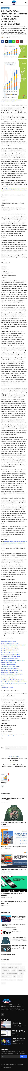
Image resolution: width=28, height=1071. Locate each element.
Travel (22, 967)
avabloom (14, 1043)
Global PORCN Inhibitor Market (8, 676)
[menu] (2, 2)
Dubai (21, 973)
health (9, 964)
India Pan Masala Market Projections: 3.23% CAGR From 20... (13, 870)
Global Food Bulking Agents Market (9, 658)
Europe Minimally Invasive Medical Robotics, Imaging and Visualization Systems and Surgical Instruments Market (14, 683)
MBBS (3, 973)
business (20, 976)
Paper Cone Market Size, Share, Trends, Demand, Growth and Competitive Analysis (14, 765)
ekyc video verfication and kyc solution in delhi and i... (13, 894)
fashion (3, 964)
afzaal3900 (14, 919)
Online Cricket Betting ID (7, 967)
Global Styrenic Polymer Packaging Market (11, 670)
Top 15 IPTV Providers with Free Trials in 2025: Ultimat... (19, 917)
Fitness (16, 967)
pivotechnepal (14, 1035)
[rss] (2, 1014)
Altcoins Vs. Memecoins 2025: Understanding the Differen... (18, 1040)
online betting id (5, 970)
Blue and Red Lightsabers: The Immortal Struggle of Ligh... (19, 946)
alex (12, 931)
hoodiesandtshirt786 (16, 940)
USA (3, 976)
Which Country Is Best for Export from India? (14, 846)
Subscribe (23, 1057)
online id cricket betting (12, 973)
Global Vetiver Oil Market (7, 687)
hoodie (3, 983)
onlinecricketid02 (5, 927)
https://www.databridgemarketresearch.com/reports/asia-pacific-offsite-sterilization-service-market (14, 189)
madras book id (5, 980)
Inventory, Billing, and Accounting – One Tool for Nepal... (19, 1032)
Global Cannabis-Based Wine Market (10, 652)
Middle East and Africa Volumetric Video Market (12, 680)
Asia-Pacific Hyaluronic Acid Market (9, 668)
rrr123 (2, 826)
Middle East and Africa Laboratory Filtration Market (13, 645)
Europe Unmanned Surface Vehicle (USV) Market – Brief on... (12, 799)
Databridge (4, 782)
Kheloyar (13, 980)
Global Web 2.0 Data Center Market (9, 672)
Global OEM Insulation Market (8, 641)
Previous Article (15, 756)
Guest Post (14, 929)
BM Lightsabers (15, 948)
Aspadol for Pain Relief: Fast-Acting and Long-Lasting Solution (14, 759)
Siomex (2, 848)
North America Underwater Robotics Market (11, 674)
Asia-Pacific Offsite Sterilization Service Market (14, 747)
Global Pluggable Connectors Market (10, 649)
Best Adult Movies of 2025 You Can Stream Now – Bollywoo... (14, 924)
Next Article (13, 763)
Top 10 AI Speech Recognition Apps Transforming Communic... (19, 1023)
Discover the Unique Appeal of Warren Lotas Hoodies (13, 823)
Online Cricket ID (17, 964)
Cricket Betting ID (21, 970)
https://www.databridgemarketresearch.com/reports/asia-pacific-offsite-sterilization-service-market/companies (14, 543)
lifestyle (13, 970)
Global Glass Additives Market (8, 678)
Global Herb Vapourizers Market (9, 650)
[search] (26, 2)
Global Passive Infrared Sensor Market (10, 666)
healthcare (8, 976)
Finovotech (3, 897)
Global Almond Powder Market (8, 664)
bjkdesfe (2, 801)
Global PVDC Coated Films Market (9, 647)
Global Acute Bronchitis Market (8, 662)
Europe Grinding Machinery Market (9, 643)
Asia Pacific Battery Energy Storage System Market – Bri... (13, 902)
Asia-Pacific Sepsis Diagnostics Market (10, 656)
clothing (20, 980)
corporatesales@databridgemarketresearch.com (13, 735)
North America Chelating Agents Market (10, 654)
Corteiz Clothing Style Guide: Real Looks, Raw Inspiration (19, 938)
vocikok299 (3, 873)
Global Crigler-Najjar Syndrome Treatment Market (13, 660)
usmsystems (14, 1026)
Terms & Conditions (6, 1067)
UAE (14, 976)
